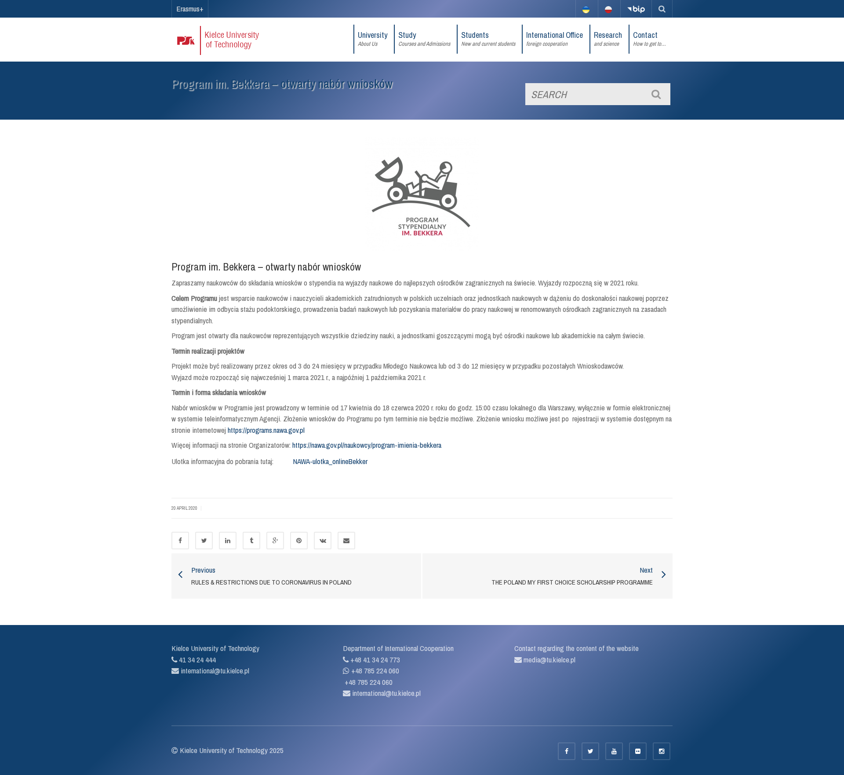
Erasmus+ (190, 9)
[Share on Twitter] (204, 540)
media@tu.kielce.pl (548, 659)
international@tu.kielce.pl (214, 670)
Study (424, 38)
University (372, 38)
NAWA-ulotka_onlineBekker (330, 461)
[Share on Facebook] (180, 540)
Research (608, 38)
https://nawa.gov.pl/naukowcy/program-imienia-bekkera (366, 445)
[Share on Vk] (322, 540)
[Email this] (346, 540)
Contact (649, 38)
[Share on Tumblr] (251, 540)
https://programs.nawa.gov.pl (266, 430)
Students (488, 38)
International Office (554, 38)
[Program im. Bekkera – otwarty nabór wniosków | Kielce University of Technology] (229, 39)
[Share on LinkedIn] (227, 540)
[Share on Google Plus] (275, 540)
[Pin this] (299, 540)
